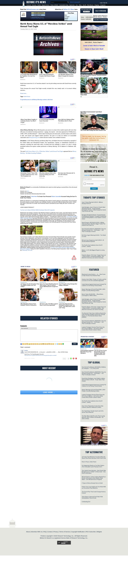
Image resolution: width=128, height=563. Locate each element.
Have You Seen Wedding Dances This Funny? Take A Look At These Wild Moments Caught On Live (49, 286)
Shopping (97, 5)
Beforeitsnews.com (33, 9)
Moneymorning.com (34, 137)
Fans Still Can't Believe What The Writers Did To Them (66, 120)
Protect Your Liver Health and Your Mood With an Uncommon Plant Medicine (94, 487)
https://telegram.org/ (101, 151)
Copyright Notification (78, 532)
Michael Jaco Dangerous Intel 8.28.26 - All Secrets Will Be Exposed (93, 241)
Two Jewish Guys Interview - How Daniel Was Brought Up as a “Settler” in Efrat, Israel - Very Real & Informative (94, 472)
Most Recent (90, 5)
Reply (64, 358)
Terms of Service (64, 532)
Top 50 (84, 5)
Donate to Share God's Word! (94, 49)
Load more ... (49, 392)
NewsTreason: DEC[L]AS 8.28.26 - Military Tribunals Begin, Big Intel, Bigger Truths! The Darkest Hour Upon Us (93, 224)
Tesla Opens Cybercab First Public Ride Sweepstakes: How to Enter (92, 497)
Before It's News (36, 2)
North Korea (27, 96)
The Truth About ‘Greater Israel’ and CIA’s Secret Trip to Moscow (92, 411)
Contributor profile (34, 18)
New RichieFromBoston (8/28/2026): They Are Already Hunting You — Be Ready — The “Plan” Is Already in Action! (94, 230)
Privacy (55, 532)
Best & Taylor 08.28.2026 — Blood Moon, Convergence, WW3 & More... (92, 295)
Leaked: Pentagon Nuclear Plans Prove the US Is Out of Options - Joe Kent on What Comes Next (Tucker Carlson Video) (93, 328)
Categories (102, 5)
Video (80, 5)
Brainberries (23, 124)
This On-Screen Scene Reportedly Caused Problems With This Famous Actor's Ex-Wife (100, 353)
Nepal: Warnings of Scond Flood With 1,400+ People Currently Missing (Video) (93, 290)
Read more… (23, 93)
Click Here (34, 196)
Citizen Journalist (56, 196)
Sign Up (105, 2)
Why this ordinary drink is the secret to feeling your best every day (47, 174)
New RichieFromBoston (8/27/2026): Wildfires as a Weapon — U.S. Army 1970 (94, 367)
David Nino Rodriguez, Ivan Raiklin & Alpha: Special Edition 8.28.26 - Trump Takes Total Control (93, 380)
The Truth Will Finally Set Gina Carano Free (93, 130)
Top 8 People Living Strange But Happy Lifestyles (68, 284)
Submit (94, 188)
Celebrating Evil (86, 501)
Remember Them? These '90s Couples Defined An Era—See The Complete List (29, 174)
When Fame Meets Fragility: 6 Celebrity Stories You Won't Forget (29, 121)
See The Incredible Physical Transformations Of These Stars (93, 75)
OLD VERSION (100, 11)
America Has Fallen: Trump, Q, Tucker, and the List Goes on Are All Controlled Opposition (94, 280)
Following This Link (27, 250)
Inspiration (72, 5)
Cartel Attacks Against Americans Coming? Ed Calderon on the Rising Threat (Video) (94, 285)
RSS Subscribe (91, 532)
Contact (49, 532)
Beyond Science (45, 5)
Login (101, 2)
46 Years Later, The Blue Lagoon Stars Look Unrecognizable (49, 304)
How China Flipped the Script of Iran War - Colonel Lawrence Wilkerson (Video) (93, 406)
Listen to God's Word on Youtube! (94, 45)
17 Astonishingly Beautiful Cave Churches (46, 120)
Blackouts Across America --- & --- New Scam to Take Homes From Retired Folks (93, 275)
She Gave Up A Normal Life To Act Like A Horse (66, 173)
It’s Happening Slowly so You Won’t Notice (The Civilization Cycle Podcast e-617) (93, 466)
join (28, 191)
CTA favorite (41, 178)
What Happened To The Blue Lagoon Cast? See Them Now (93, 94)
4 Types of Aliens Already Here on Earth (92, 483)
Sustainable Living (63, 5)
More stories (41, 18)
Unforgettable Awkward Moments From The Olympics (87, 352)
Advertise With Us (36, 532)
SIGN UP (86, 175)
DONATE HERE (86, 11)
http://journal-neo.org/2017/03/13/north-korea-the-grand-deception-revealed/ (40, 355)
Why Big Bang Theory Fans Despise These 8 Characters (28, 304)
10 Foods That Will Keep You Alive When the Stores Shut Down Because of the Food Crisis (94, 457)
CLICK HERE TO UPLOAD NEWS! (100, 19)
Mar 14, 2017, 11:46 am (29, 358)
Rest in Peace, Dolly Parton (89, 461)
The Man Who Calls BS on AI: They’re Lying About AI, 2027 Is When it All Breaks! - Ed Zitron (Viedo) (93, 417)
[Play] (94, 31)
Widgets (99, 532)
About (28, 532)
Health (39, 5)
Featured (29, 5)
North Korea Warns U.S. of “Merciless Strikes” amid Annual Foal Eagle (44, 151)
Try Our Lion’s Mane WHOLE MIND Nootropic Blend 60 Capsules (37, 210)
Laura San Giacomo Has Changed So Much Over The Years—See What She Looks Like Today (67, 305)
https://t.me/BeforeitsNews (88, 157)
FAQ (44, 532)
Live (77, 5)
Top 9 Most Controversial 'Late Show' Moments (91, 112)
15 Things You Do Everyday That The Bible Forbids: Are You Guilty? (30, 285)
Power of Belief (54, 5)
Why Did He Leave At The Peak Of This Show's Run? (93, 445)
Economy (34, 5)
